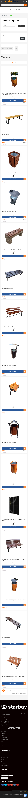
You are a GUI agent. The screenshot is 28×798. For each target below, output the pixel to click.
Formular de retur (4, 766)
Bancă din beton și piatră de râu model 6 (12, 250)
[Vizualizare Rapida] (14, 80)
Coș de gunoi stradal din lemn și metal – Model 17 (14, 481)
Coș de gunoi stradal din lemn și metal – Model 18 (14, 599)
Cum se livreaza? (4, 758)
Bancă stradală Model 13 (7, 327)
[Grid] (13, 63)
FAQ (2, 747)
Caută (4, 36)
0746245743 (18, 9)
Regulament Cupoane (5, 745)
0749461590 (12, 9)
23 (14, 691)
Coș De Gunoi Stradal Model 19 (9, 212)
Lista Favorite (3, 764)
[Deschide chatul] (25, 795)
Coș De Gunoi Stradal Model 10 (9, 366)
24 (16, 691)
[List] (15, 63)
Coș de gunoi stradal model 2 (9, 443)
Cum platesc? (3, 760)
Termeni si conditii (4, 739)
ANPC (2, 741)
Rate (2, 762)
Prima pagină (4, 15)
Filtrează (21, 26)
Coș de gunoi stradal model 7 (9, 173)
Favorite (2, 735)
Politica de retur (4, 737)
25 (19, 691)
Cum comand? (4, 756)
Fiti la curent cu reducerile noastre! (8, 773)
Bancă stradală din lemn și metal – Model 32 (12, 404)
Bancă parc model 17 (7, 638)
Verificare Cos (3, 732)
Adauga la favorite (13, 97)
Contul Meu (3, 754)
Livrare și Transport (5, 743)
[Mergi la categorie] (16, 49)
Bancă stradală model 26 (7, 289)
